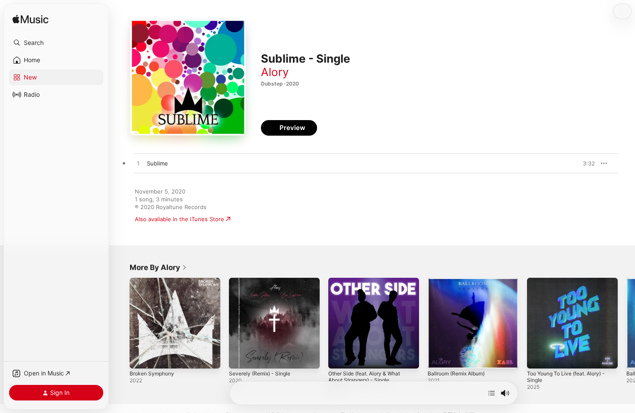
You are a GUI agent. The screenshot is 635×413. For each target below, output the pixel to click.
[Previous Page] (121, 323)
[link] (158, 267)
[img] (30, 20)
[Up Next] (491, 393)
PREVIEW (585, 163)
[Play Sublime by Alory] (138, 164)
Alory (275, 72)
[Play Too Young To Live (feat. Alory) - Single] (537, 357)
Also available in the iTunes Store (179, 219)
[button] (56, 42)
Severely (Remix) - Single (263, 281)
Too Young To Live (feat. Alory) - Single (571, 285)
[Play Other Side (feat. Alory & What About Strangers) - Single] (339, 357)
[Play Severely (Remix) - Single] (239, 357)
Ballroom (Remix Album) (459, 281)
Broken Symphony (154, 281)
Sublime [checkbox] (157, 163)
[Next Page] (626, 323)
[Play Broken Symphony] (140, 357)
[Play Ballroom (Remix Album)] (438, 357)
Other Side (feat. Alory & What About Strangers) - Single (369, 285)
